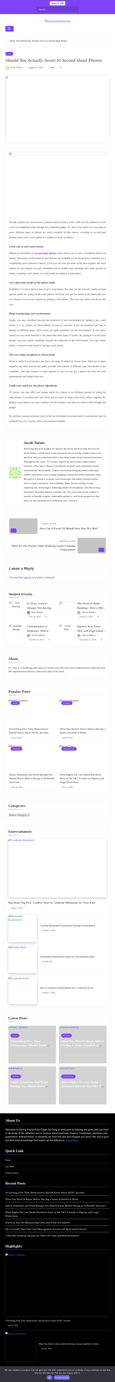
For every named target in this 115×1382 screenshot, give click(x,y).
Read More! (72, 1140)
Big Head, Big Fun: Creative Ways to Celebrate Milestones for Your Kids (51, 902)
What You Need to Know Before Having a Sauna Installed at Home (82, 1045)
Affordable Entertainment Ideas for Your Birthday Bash (67, 956)
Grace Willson (89, 612)
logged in (29, 577)
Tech (9, 54)
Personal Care (68, 749)
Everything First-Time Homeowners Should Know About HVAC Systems (29, 1045)
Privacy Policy (11, 1173)
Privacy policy (61, 1377)
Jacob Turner (16, 67)
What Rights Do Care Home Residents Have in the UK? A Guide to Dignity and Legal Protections (82, 778)
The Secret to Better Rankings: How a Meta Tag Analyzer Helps (91, 608)
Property (66, 703)
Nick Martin (37, 612)
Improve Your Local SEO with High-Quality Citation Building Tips (91, 631)
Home (15, 703)
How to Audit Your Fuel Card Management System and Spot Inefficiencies (46, 1229)
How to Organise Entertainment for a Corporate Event (66, 988)
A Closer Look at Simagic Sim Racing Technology (39, 608)
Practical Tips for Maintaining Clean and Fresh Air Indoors (37, 1222)
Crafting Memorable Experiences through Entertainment (67, 925)
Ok (49, 1377)
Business (16, 749)
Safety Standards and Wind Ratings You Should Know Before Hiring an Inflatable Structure (32, 778)
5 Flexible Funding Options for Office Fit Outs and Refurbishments (42, 1235)
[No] (111, 1374)
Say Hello (9, 1166)
